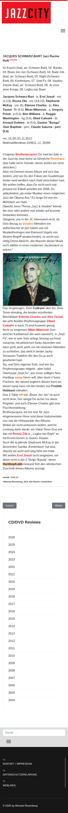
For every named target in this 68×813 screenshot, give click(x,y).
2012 (11, 640)
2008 (11, 670)
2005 (11, 692)
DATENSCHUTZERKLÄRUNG (20, 774)
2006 (11, 685)
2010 (11, 655)
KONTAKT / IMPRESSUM (17, 763)
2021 (11, 574)
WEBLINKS (9, 785)
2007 (11, 677)
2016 (11, 611)
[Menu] (63, 30)
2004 (11, 700)
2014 (11, 626)
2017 (11, 603)
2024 (11, 552)
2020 (11, 581)
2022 (11, 566)
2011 (11, 648)
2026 (11, 537)
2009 (11, 663)
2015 (11, 618)
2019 (11, 589)
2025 (11, 544)
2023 (11, 559)
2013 (11, 633)
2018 (11, 596)
